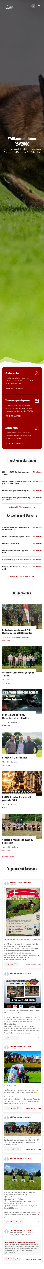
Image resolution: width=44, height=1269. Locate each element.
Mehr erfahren (13, 389)
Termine (14, 722)
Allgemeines (16, 637)
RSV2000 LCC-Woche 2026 (10, 543)
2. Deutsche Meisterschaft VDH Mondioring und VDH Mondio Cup (15, 528)
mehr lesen (37, 472)
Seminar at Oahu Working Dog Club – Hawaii (16, 536)
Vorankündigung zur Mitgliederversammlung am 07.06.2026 (16, 498)
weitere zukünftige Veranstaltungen (22, 507)
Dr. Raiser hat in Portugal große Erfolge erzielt (14, 568)
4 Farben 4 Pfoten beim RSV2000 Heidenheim (16, 560)
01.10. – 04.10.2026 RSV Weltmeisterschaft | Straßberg (16, 473)
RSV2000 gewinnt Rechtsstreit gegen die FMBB (15, 551)
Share (39, 964)
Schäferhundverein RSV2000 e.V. (20, 883)
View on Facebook (31, 964)
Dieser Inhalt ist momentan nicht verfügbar (20, 1242)
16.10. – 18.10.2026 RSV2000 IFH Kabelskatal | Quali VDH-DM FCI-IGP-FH (16, 482)
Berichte (25, 637)
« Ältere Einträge (8, 856)
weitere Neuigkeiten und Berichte (22, 576)
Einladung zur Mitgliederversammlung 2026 (15, 490)
